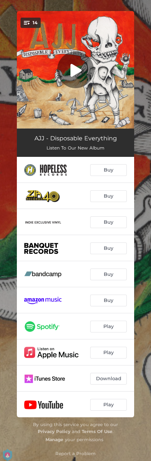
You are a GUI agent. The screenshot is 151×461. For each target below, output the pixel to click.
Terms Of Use (97, 431)
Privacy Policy (54, 431)
